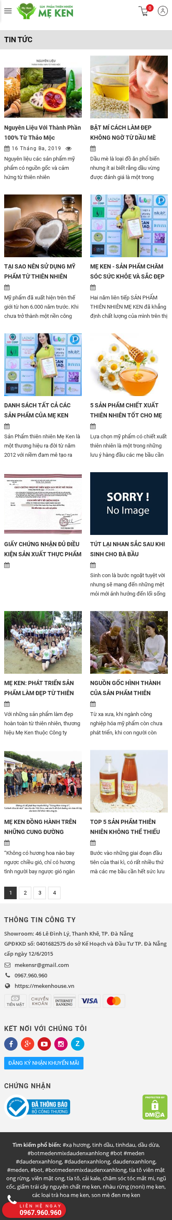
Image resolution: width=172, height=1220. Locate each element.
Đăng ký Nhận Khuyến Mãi (43, 1063)
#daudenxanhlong (87, 1161)
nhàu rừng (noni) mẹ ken (133, 1186)
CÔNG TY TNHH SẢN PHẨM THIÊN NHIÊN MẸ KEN (54, 11)
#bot (36, 1170)
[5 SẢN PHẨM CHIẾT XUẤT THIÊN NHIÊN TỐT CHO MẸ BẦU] (129, 364)
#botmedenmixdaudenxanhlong (85, 1170)
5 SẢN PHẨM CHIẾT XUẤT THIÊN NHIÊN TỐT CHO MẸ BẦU (126, 415)
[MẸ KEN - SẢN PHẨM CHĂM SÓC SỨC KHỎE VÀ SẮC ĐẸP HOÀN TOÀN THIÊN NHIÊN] (129, 225)
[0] (144, 11)
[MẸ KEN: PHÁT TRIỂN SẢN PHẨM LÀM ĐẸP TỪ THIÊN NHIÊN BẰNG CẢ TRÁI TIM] (43, 642)
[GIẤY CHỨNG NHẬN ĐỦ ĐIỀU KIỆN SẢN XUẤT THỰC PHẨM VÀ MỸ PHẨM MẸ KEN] (43, 503)
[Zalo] (77, 1044)
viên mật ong (48, 1178)
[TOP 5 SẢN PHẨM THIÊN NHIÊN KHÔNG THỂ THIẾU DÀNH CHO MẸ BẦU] (129, 781)
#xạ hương (76, 1144)
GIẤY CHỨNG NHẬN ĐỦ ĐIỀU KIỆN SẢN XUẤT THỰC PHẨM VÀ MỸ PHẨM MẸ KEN (42, 554)
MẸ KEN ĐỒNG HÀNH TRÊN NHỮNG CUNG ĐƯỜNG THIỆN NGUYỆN (40, 831)
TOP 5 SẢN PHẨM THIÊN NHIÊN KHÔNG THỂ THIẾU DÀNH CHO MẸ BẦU (125, 831)
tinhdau (125, 1144)
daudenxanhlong (134, 1161)
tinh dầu (102, 1144)
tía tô (73, 1178)
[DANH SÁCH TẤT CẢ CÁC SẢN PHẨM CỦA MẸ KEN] (43, 364)
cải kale (91, 1178)
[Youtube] (44, 1044)
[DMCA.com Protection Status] (155, 1107)
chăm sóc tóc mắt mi (128, 1178)
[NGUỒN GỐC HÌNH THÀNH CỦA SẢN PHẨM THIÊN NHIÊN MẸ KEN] (129, 642)
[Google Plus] (27, 1044)
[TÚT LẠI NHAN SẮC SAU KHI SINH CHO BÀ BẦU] (129, 503)
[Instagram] (61, 1044)
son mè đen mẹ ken (115, 1195)
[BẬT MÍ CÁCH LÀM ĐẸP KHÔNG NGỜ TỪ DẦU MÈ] (129, 87)
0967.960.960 (31, 975)
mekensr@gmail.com (42, 965)
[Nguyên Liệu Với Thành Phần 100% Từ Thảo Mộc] (43, 87)
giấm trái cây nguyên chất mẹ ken (58, 1186)
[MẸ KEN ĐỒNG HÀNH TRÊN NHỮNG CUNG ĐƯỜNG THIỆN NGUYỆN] (43, 781)
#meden (17, 1170)
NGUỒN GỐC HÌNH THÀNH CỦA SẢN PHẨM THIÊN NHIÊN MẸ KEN (125, 693)
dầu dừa (148, 1144)
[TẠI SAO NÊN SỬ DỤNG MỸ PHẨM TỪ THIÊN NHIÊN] (43, 225)
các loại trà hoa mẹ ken (60, 1195)
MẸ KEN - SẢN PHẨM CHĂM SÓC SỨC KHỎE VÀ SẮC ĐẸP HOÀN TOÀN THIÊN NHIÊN (127, 276)
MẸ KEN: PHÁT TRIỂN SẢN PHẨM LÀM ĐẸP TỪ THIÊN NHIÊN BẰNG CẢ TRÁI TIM (39, 693)
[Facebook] (11, 1044)
